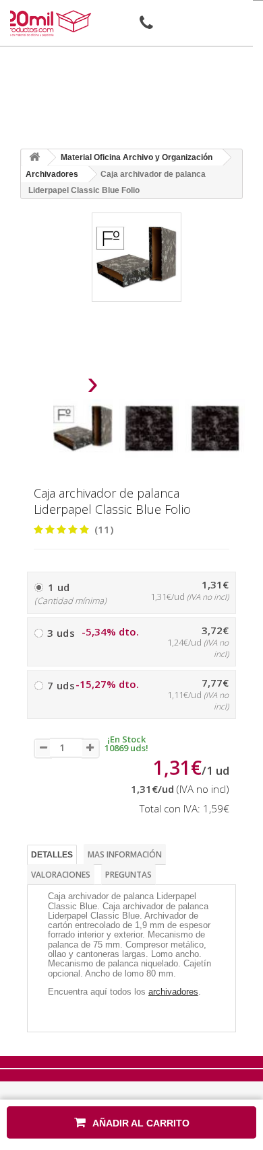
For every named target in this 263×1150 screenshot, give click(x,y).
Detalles (52, 854)
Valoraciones (60, 874)
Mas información (125, 854)
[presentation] (58, 387)
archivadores (173, 992)
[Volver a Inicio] (34, 157)
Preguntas (128, 874)
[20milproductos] (49, 23)
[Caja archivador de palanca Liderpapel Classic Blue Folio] (83, 428)
